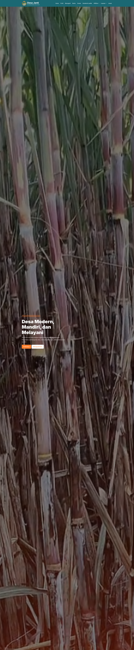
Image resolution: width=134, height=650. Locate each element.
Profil (62, 3)
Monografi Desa (37, 346)
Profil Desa (26, 346)
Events (79, 3)
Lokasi (110, 3)
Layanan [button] (103, 3)
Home (57, 3)
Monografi (68, 3)
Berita (74, 3)
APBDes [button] (96, 3)
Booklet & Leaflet (87, 3)
